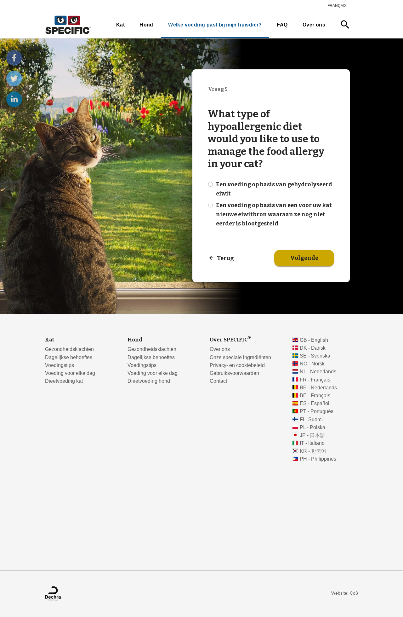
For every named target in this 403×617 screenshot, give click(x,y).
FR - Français (315, 379)
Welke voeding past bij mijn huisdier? (215, 24)
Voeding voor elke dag (70, 373)
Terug (225, 258)
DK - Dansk (313, 348)
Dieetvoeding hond (149, 381)
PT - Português (316, 411)
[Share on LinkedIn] (14, 99)
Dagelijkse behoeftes (68, 357)
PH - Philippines (318, 459)
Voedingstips (59, 365)
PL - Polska (312, 427)
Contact (218, 381)
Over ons (314, 24)
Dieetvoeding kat (64, 381)
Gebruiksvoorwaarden (234, 373)
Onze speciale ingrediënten (240, 357)
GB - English (314, 340)
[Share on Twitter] (14, 78)
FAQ (282, 24)
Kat (120, 24)
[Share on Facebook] (14, 58)
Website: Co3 (344, 593)
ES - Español (314, 403)
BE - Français (315, 395)
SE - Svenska (315, 355)
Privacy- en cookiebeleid (237, 365)
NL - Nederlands (318, 371)
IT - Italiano (312, 443)
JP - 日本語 (312, 435)
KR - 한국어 (313, 451)
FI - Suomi (311, 419)
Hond (146, 24)
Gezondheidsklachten (69, 349)
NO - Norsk (312, 363)
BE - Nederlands (318, 387)
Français (337, 6)
